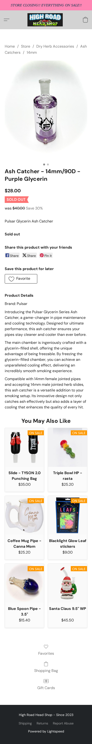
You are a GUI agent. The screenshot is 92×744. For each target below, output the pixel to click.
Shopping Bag (46, 670)
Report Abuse (63, 723)
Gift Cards (46, 687)
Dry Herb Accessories (55, 46)
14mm (32, 52)
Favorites (46, 653)
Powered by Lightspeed (46, 731)
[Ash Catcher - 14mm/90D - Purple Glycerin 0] (46, 110)
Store (25, 46)
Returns (42, 723)
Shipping (25, 723)
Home (10, 46)
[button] (46, 19)
